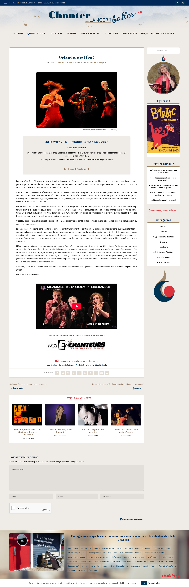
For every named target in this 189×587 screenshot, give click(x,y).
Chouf (167, 548)
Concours (111, 33)
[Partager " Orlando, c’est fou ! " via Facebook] (57, 373)
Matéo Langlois (108, 566)
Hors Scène (129, 33)
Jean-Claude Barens (101, 561)
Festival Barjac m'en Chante (154, 553)
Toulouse (71, 570)
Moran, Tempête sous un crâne (93, 430)
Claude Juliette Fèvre (64, 62)
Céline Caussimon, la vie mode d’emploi (126, 430)
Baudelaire (129, 548)
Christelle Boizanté (67, 365)
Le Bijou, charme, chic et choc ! (163, 200)
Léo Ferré (85, 566)
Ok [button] (144, 583)
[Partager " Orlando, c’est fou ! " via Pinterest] (79, 373)
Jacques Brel (72, 561)
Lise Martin (169, 561)
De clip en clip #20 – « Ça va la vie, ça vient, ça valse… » (163, 194)
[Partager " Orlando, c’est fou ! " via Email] (101, 373)
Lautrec (151, 561)
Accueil (18, 33)
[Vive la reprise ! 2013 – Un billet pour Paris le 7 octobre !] (27, 414)
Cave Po (148, 548)
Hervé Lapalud (153, 557)
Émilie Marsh (93, 570)
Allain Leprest (73, 548)
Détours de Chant (126, 553)
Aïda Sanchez (52, 365)
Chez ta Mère (158, 548)
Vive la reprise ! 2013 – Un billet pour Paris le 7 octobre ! (27, 432)
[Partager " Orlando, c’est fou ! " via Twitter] (63, 373)
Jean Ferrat (116, 561)
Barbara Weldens (108, 548)
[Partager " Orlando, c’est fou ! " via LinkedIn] (85, 373)
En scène (57, 33)
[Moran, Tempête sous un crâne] (93, 414)
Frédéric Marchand (83, 365)
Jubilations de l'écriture (163, 252)
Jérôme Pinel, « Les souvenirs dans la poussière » (163, 171)
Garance (127, 557)
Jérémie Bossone (140, 561)
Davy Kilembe (112, 553)
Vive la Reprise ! (90, 33)
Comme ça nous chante (96, 553)
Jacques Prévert (86, 561)
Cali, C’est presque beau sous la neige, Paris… (163, 179)
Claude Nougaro (74, 553)
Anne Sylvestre (86, 548)
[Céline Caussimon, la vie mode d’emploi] (126, 414)
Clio (84, 553)
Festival (138, 553)
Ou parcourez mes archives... (163, 210)
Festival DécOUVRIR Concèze (98, 557)
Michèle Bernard (122, 566)
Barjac (119, 548)
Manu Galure (95, 566)
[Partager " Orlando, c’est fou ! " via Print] (107, 373)
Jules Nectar (127, 561)
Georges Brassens (139, 557)
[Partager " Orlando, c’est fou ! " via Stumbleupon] (96, 373)
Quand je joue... (163, 257)
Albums (71, 33)
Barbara (97, 548)
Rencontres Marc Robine (167, 566)
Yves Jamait (81, 570)
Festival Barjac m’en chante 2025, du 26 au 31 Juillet (43, 3)
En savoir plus (153, 583)
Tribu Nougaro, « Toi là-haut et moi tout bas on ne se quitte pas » (163, 186)
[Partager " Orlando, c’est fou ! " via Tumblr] (74, 373)
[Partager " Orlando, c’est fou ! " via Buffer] (90, 373)
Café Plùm (139, 548)
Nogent (145, 566)
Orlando (103, 365)
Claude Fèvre (171, 575)
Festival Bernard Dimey (76, 557)
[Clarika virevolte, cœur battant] (60, 414)
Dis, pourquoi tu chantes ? (158, 33)
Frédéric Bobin (116, 557)
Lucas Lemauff (73, 566)
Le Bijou (95, 365)
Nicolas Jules (135, 566)
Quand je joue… (37, 33)
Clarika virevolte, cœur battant (60, 430)
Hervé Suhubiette (167, 557)
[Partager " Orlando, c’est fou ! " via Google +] (68, 373)
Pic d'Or (153, 566)
